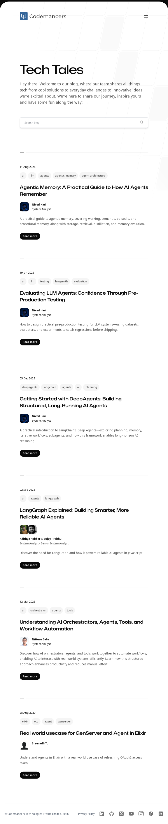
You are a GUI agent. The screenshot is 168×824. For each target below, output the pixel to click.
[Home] (43, 16)
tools (70, 610)
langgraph (52, 498)
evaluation (80, 281)
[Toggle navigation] (146, 16)
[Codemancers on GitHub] (111, 813)
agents (44, 175)
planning (91, 387)
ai (23, 175)
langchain (50, 387)
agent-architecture (93, 175)
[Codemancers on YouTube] (131, 813)
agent (48, 721)
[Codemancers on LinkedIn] (101, 813)
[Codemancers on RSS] (160, 813)
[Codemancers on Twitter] (121, 813)
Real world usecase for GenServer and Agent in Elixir (83, 733)
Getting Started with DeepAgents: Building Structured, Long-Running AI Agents (71, 402)
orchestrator (38, 610)
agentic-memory (65, 175)
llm (32, 175)
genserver (64, 721)
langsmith (61, 281)
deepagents (29, 387)
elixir (25, 721)
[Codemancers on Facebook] (151, 813)
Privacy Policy (86, 814)
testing (44, 281)
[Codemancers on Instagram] (141, 813)
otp (36, 721)
